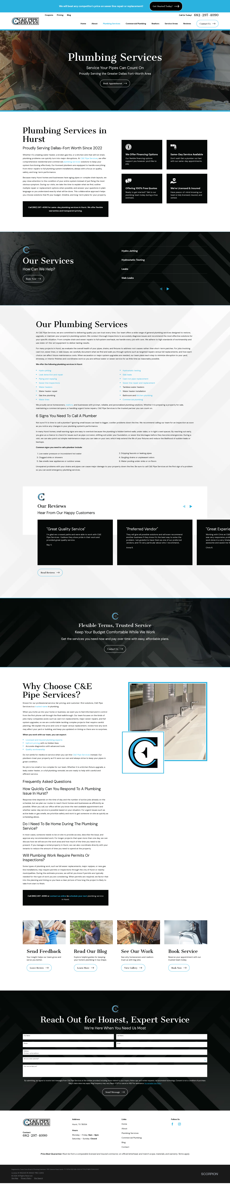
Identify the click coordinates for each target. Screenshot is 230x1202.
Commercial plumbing (133, 399)
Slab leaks (127, 374)
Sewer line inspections (49, 383)
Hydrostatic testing (132, 370)
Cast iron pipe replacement (136, 378)
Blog (69, 15)
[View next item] (167, 288)
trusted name (41, 706)
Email (118, 1043)
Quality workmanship (35, 749)
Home (124, 1124)
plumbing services (71, 161)
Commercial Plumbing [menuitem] (136, 23)
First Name (27, 1035)
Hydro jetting (45, 370)
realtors (69, 405)
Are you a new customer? (31, 1059)
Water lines (44, 399)
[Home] (25, 21)
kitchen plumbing (144, 395)
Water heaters (46, 387)
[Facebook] (172, 1124)
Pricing (60, 15)
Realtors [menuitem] (155, 23)
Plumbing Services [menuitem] (111, 23)
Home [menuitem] (83, 23)
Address (26, 1051)
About (124, 1128)
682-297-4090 (206, 15)
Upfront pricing (33, 743)
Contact (125, 1147)
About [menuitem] (94, 23)
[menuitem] (15, 1178)
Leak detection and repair (51, 374)
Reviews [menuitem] (187, 23)
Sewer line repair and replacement (139, 383)
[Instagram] (179, 1124)
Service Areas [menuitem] (171, 23)
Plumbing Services (130, 1133)
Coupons (49, 15)
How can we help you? (30, 1066)
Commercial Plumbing (132, 1137)
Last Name (120, 1035)
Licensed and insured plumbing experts (44, 740)
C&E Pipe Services (89, 158)
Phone (25, 1043)
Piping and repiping (48, 378)
